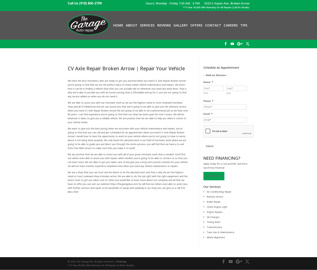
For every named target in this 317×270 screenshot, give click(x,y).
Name (208, 82)
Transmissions (214, 227)
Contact (213, 25)
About (131, 25)
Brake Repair (213, 201)
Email (207, 113)
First (206, 93)
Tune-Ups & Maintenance (220, 232)
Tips (243, 25)
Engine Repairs (215, 212)
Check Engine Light (217, 206)
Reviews (164, 25)
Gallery (181, 25)
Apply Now (213, 176)
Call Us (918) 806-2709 (85, 3)
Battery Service (215, 196)
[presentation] (228, 131)
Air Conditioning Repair (219, 191)
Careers (231, 25)
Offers (196, 25)
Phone (208, 101)
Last (229, 93)
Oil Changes (213, 217)
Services (147, 25)
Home (118, 25)
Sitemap (121, 261)
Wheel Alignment (216, 237)
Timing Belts (213, 222)
